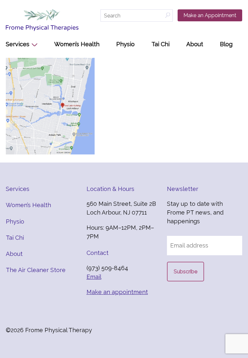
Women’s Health (76, 44)
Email (94, 276)
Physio (125, 44)
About (194, 44)
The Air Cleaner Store (36, 270)
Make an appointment (117, 292)
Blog (226, 44)
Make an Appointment (209, 15)
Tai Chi (160, 44)
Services (17, 44)
